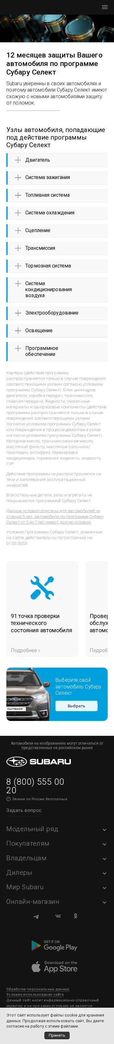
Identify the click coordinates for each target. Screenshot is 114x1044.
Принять (57, 1035)
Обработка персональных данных (37, 989)
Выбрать (76, 705)
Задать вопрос (24, 810)
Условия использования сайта (35, 995)
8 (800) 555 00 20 (35, 786)
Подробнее (24, 650)
